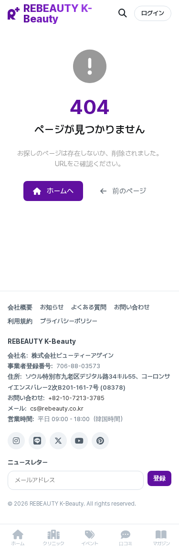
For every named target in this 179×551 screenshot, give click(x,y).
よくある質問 (88, 307)
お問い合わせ (131, 307)
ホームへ (60, 191)
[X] (58, 440)
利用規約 (20, 321)
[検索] (122, 13)
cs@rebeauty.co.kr (57, 408)
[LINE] (37, 440)
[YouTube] (79, 440)
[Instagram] (16, 440)
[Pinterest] (100, 440)
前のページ (129, 191)
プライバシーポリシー (68, 321)
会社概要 (20, 307)
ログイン (152, 13)
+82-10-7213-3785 (76, 398)
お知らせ (51, 307)
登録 (159, 478)
